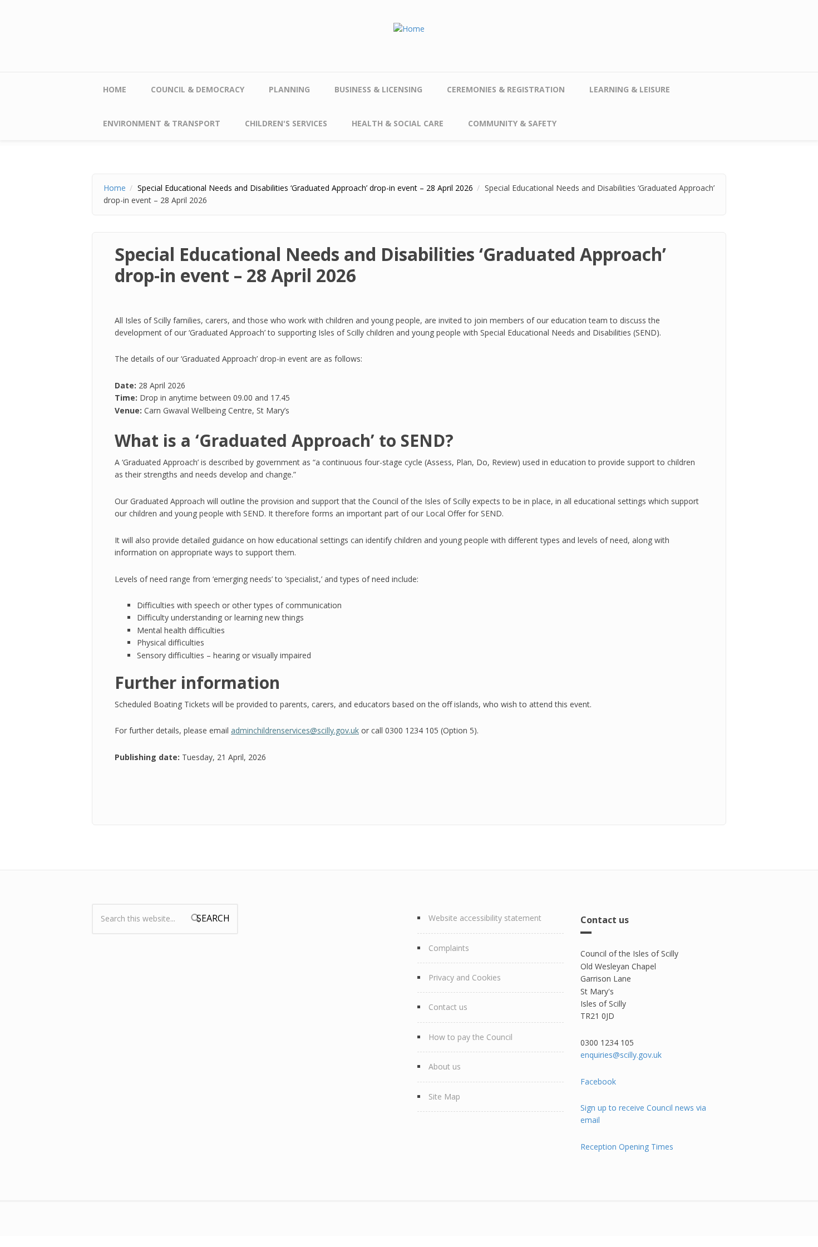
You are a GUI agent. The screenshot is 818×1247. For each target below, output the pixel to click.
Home (114, 89)
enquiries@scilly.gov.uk (621, 1054)
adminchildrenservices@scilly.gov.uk (295, 730)
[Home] (409, 28)
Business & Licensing (378, 89)
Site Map (444, 1096)
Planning (289, 89)
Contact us (447, 1007)
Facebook (598, 1081)
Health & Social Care (398, 123)
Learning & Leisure (629, 89)
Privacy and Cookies (464, 977)
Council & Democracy (197, 89)
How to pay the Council (470, 1037)
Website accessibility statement (484, 918)
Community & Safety (512, 123)
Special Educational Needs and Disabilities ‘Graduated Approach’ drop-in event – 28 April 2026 (305, 188)
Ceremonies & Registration (506, 89)
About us (444, 1066)
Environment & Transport (161, 123)
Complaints (448, 948)
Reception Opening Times (626, 1146)
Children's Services (286, 123)
